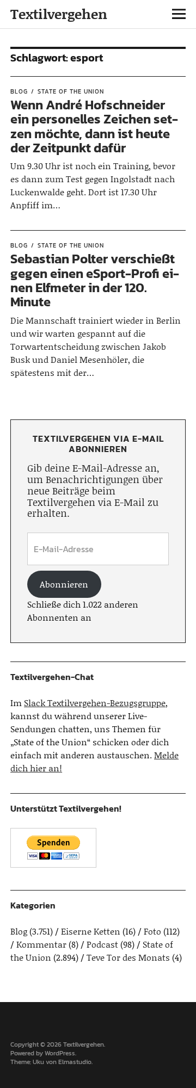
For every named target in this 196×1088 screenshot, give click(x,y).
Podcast (102, 944)
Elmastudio (74, 1062)
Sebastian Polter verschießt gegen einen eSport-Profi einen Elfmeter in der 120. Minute (94, 280)
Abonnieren (64, 584)
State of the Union (71, 91)
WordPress (60, 1053)
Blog (19, 91)
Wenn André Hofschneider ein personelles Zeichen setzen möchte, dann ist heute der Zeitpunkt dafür (94, 126)
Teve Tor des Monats (128, 957)
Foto (152, 931)
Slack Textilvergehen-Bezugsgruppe (95, 702)
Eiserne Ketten (90, 931)
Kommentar (41, 944)
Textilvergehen (58, 13)
